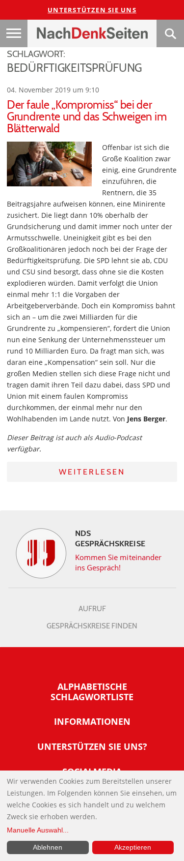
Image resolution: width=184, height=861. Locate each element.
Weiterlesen (92, 471)
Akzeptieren (132, 847)
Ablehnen (47, 847)
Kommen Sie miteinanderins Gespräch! (118, 562)
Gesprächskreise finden (92, 626)
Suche (170, 33)
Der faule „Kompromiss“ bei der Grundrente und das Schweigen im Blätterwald (86, 116)
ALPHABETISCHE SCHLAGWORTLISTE (92, 692)
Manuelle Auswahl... (38, 830)
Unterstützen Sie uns (92, 9)
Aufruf (92, 608)
